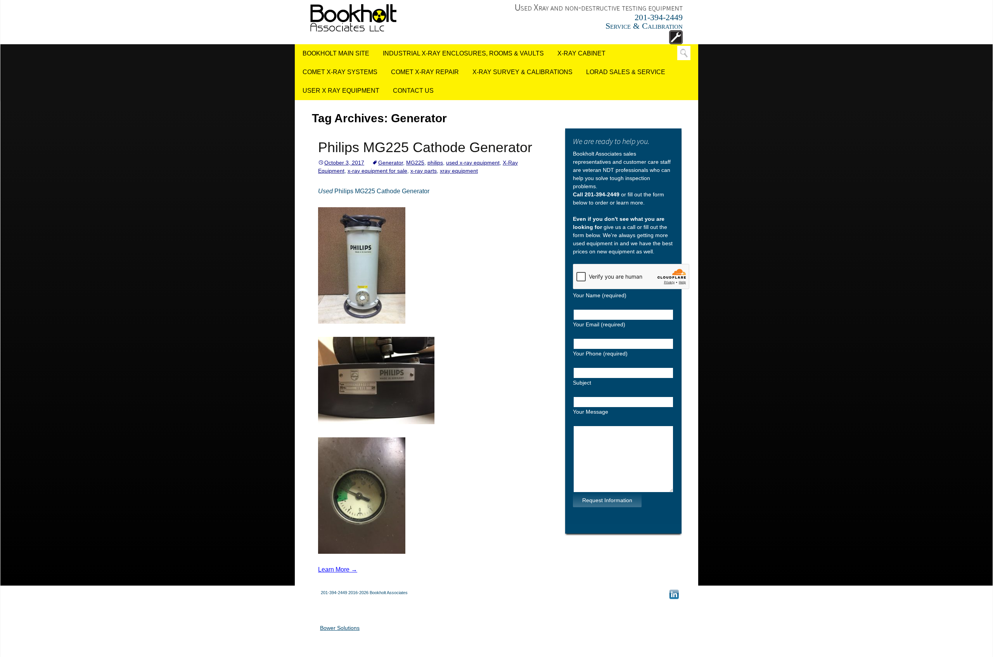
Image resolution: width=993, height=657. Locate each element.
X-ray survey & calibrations (522, 72)
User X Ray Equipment (341, 90)
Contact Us (413, 90)
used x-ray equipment (473, 162)
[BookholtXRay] (353, 17)
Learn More (337, 569)
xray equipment (459, 171)
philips (435, 162)
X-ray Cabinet (581, 53)
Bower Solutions (340, 628)
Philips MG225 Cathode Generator (425, 147)
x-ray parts (423, 171)
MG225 (415, 162)
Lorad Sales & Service (625, 72)
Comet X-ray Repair (425, 72)
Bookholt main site (336, 53)
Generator (390, 162)
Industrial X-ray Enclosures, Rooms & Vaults (463, 53)
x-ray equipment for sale (377, 171)
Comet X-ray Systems (340, 72)
